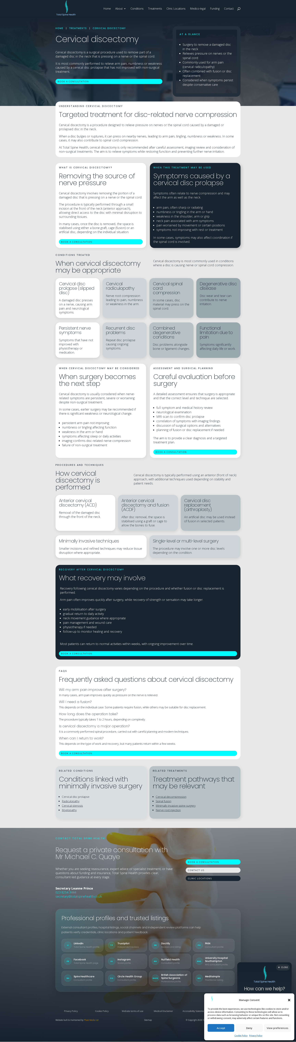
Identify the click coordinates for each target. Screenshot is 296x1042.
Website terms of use (132, 1011)
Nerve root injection (168, 810)
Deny (249, 1028)
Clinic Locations (176, 8)
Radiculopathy (70, 801)
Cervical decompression (171, 797)
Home (107, 8)
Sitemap (148, 1020)
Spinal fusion (163, 801)
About (119, 8)
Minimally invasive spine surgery (176, 806)
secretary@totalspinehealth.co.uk (79, 896)
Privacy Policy (255, 1035)
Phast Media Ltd (91, 1020)
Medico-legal (198, 8)
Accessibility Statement (194, 1011)
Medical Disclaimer (163, 1011)
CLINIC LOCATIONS (200, 878)
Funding (215, 8)
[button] (289, 1000)
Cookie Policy (241, 1035)
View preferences (277, 1028)
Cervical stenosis (72, 806)
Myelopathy (69, 810)
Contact (229, 8)
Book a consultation (73, 81)
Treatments (155, 8)
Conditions (137, 8)
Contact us (196, 870)
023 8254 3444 (66, 892)
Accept (221, 1028)
